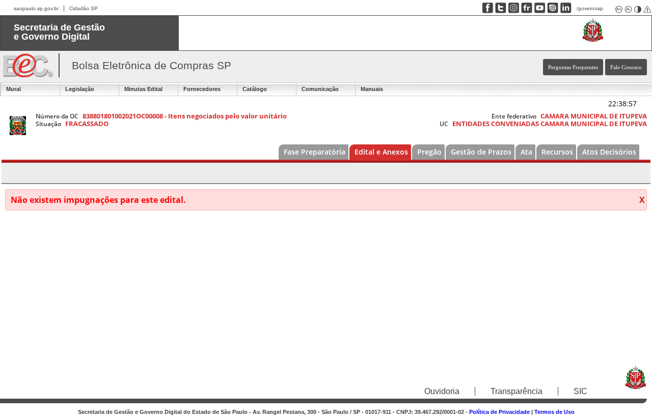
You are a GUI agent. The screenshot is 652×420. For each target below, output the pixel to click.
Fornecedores (202, 89)
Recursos (557, 152)
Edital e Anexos (381, 152)
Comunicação (320, 89)
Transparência (516, 391)
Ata (526, 152)
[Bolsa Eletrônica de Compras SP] (28, 74)
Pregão (429, 152)
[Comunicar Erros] (646, 9)
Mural (13, 89)
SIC (580, 391)
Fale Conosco (626, 67)
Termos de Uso (554, 412)
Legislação (79, 89)
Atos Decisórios (609, 152)
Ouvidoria (441, 391)
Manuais (372, 89)
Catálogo (254, 89)
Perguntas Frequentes (573, 67)
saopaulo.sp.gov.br (36, 8)
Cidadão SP (83, 8)
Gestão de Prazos (481, 152)
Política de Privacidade (499, 412)
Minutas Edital (143, 89)
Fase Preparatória (314, 152)
